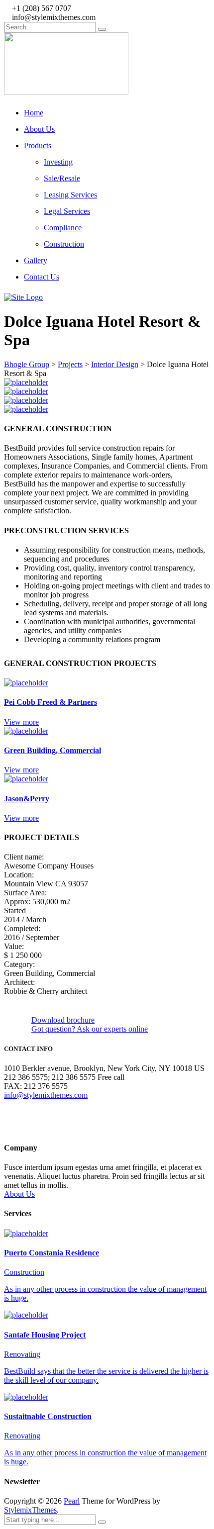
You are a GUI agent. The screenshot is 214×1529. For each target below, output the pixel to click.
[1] (26, 382)
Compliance (63, 227)
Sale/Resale (62, 178)
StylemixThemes (30, 1510)
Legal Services (67, 211)
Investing (58, 162)
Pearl (72, 1501)
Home (33, 112)
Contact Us (41, 277)
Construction (64, 244)
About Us (39, 129)
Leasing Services (70, 195)
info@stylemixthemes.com (46, 1095)
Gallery (35, 260)
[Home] (23, 297)
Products (37, 145)
